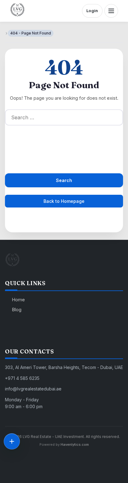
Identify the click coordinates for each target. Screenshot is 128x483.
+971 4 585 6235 (22, 378)
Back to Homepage (64, 201)
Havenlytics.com (75, 444)
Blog (16, 309)
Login (92, 10)
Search (64, 180)
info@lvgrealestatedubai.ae (33, 388)
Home (18, 300)
